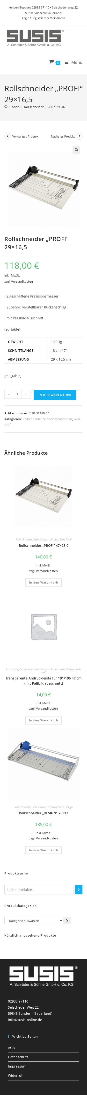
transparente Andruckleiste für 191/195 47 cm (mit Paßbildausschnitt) (43, 681)
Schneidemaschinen (57, 419)
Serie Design (66, 669)
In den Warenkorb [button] (43, 582)
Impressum (17, 1066)
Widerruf (15, 1075)
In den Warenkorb (54, 395)
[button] (76, 150)
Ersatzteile (12, 669)
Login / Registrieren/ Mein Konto (43, 18)
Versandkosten (22, 281)
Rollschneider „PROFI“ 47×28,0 (43, 545)
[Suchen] (79, 889)
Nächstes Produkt (63, 136)
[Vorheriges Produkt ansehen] (7, 136)
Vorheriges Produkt (25, 136)
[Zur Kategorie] (67, 920)
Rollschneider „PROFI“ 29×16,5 (45, 107)
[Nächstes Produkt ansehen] (79, 136)
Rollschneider (32, 419)
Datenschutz (18, 1057)
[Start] (5, 107)
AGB (11, 1047)
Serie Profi (65, 539)
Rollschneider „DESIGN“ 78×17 (43, 813)
